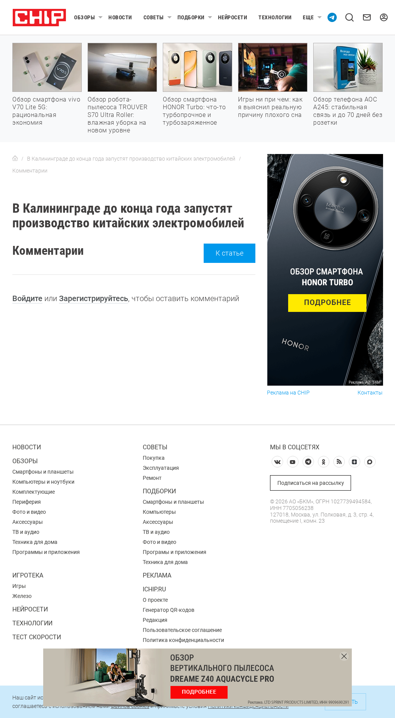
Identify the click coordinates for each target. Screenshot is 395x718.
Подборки (190, 17)
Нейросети (232, 17)
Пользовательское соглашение (182, 630)
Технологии (274, 17)
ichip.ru (154, 589)
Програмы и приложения (174, 552)
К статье (229, 253)
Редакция (155, 620)
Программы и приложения (46, 552)
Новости (120, 17)
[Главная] (15, 159)
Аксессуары (27, 522)
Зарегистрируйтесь (93, 298)
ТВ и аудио (25, 532)
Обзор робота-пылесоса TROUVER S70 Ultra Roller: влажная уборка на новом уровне (117, 115)
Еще (308, 17)
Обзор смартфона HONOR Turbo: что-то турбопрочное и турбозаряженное (194, 111)
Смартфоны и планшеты (43, 472)
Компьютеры (159, 512)
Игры (19, 586)
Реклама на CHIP (288, 393)
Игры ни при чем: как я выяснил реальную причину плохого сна (270, 107)
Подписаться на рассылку (310, 483)
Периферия (26, 502)
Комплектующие (33, 492)
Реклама (157, 575)
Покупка (154, 458)
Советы (153, 17)
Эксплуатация (161, 468)
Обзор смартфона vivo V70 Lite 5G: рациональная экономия (46, 111)
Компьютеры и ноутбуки (43, 482)
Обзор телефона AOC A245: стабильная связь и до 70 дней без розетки (347, 111)
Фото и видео (29, 512)
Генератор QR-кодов (168, 610)
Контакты (370, 393)
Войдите (27, 298)
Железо (22, 596)
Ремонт (152, 478)
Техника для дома (34, 542)
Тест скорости (36, 637)
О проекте (155, 600)
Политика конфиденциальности (183, 640)
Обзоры (84, 17)
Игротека (27, 575)
